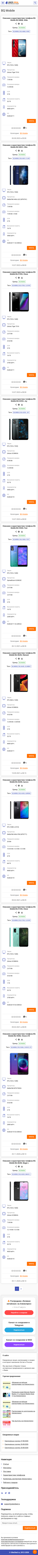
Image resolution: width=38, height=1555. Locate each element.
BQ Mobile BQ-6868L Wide (21, 31)
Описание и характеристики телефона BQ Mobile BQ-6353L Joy (19, 400)
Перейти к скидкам (19, 1312)
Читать (31, 121)
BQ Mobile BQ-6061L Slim (21, 158)
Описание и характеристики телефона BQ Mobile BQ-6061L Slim (19, 146)
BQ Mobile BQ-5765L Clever (21, 285)
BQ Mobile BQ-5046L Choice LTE (21, 1047)
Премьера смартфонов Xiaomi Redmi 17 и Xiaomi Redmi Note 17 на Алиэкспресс (23, 1394)
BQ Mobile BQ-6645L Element (21, 666)
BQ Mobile (22, 27)
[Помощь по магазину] (19, 24)
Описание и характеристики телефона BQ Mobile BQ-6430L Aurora (19, 781)
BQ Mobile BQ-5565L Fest (21, 539)
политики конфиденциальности (12, 1539)
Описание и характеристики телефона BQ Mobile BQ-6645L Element (19, 654)
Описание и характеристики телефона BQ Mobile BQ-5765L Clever (19, 273)
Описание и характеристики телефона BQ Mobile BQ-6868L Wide (19, 19)
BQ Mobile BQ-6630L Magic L (21, 1174)
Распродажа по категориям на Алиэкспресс (23, 1412)
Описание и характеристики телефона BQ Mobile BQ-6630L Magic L (19, 1162)
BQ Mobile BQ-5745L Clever (21, 920)
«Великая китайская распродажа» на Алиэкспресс (23, 1383)
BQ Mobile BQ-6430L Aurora (21, 793)
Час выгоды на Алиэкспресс (22, 1421)
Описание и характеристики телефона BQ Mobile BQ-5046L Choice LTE (19, 1035)
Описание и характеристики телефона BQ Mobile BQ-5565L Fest (19, 527)
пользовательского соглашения (12, 1541)
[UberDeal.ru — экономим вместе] (12, 2)
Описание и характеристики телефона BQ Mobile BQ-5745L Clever (19, 908)
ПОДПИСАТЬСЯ (29, 1528)
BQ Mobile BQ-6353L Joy (21, 412)
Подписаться (19, 1330)
